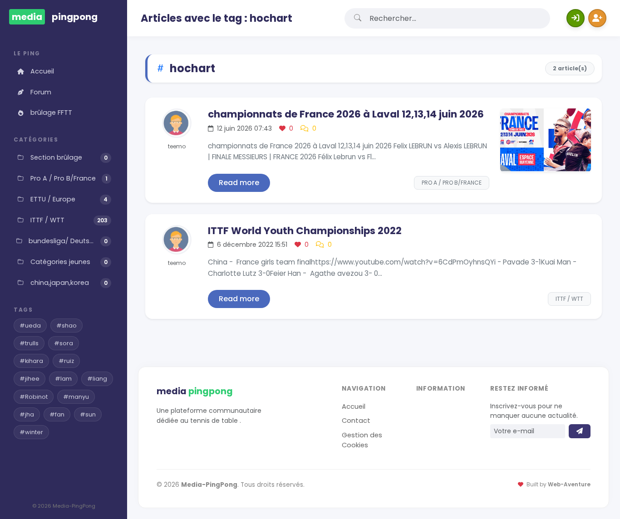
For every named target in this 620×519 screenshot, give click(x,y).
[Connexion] (575, 18)
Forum (40, 92)
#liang (97, 378)
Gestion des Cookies (362, 440)
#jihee (29, 378)
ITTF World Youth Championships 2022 (305, 231)
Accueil (42, 71)
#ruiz (66, 361)
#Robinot (34, 397)
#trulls (29, 343)
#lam (63, 378)
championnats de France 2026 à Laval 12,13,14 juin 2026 (346, 114)
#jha (27, 414)
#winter (31, 432)
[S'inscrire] (597, 18)
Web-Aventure (569, 484)
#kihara (31, 361)
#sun (88, 414)
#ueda (30, 325)
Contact (356, 420)
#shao (66, 325)
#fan (56, 414)
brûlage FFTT (51, 112)
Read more (239, 182)
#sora (63, 343)
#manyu (76, 397)
